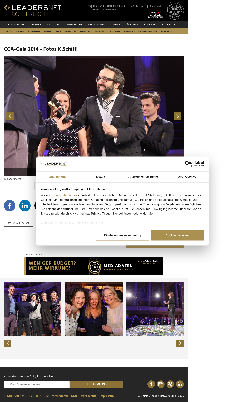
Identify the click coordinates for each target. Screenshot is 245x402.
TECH (58, 31)
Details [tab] (101, 176)
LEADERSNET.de (38, 396)
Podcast (149, 24)
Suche (139, 6)
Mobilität (70, 31)
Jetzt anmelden (96, 384)
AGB (74, 396)
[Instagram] (161, 384)
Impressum (107, 396)
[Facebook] (151, 384)
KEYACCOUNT (96, 24)
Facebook (155, 6)
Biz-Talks (129, 31)
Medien (20, 31)
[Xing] (170, 384)
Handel (48, 31)
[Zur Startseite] (32, 10)
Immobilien (74, 24)
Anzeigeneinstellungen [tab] (143, 176)
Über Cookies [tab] (187, 176)
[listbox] (94, 318)
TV (48, 24)
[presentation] (7, 343)
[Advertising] (93, 266)
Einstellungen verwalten (120, 235)
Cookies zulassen (177, 235)
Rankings (166, 31)
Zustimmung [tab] (57, 176)
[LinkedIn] (180, 384)
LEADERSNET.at (14, 396)
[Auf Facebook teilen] (9, 205)
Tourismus (100, 31)
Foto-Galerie (15, 24)
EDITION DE (168, 24)
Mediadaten (60, 396)
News (9, 31)
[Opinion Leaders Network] (175, 11)
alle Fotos (21, 222)
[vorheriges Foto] (49, 116)
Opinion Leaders (147, 31)
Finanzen (85, 31)
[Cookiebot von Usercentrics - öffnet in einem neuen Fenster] (187, 164)
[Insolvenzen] (155, 15)
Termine (35, 24)
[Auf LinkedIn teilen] (25, 205)
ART (58, 24)
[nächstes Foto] (139, 116)
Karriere (115, 31)
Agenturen (33, 31)
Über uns (132, 24)
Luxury (115, 24)
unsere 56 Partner (64, 195)
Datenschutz (88, 396)
